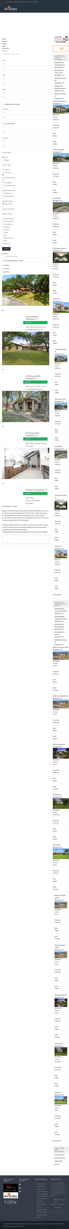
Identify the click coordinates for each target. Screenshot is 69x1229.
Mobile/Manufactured (8, 190)
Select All (6, 169)
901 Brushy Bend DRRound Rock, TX (59, 627)
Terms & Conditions (42, 532)
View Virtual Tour (38, 329)
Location (4, 50)
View (5, 240)
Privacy (33, 532)
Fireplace (6, 229)
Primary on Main (8, 238)
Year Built (5, 138)
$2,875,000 (58, 624)
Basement (7, 227)
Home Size (5, 109)
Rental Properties (9, 196)
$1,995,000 (58, 632)
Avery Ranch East (59, 1155)
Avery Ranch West (60, 1158)
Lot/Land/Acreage (9, 185)
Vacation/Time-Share (8, 209)
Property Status (6, 152)
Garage (6, 232)
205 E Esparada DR (32, 434)
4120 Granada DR (32, 318)
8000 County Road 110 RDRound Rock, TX (61, 619)
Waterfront (7, 243)
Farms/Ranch (8, 182)
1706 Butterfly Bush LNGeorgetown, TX (60, 65)
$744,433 (57, 86)
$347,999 (57, 70)
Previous (10, 260)
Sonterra (57, 1164)
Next (21, 260)
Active (6, 157)
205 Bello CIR (36, 490)
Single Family (8, 204)
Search (6, 248)
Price (3, 60)
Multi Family (7, 193)
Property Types (6, 165)
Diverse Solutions (22, 532)
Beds (3, 75)
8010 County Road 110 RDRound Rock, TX (61, 611)
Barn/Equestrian (8, 224)
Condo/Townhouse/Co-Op (9, 179)
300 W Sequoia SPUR (33, 377)
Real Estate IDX (9, 532)
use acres (12, 123)
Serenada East (59, 1161)
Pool (5, 235)
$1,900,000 (58, 640)
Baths (3, 89)
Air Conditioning (8, 221)
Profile (4, 39)
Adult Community (9, 218)
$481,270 (57, 94)
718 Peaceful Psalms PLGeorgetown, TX (60, 88)
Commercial (7, 172)
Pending (6, 160)
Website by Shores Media (17, 1226)
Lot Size (4, 123)
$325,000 (57, 78)
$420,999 (57, 62)
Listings (4, 43)
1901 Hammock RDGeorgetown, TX (59, 73)
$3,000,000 (58, 609)
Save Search (5, 48)
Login (3, 46)
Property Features (7, 214)
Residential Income (7, 201)
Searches (4, 41)
